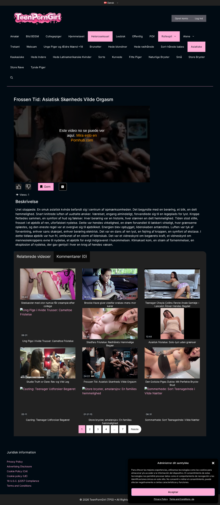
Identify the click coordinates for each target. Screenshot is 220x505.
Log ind (199, 18)
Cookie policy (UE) (17, 476)
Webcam (31, 46)
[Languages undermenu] (117, 2)
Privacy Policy (161, 499)
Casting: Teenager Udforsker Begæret (48, 419)
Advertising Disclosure (19, 466)
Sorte (101, 57)
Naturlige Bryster (159, 57)
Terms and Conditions (19, 485)
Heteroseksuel (100, 36)
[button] (213, 463)
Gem (47, 186)
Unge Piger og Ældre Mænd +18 (63, 46)
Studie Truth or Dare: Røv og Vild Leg (47, 381)
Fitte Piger (135, 57)
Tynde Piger (38, 67)
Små (179, 57)
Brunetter (95, 46)
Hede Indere (38, 57)
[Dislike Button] (28, 187)
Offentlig (137, 36)
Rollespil (167, 36)
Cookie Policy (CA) (17, 471)
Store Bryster (197, 57)
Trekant (15, 46)
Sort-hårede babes (172, 46)
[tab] (34, 256)
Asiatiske (196, 46)
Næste (135, 429)
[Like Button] (18, 187)
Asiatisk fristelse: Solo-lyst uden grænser (172, 342)
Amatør (14, 36)
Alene (186, 36)
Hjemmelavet (76, 36)
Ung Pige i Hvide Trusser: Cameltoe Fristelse (47, 340)
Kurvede (117, 57)
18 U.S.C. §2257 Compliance (23, 480)
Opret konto (181, 18)
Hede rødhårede (144, 46)
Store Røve (17, 67)
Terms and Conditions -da (181, 499)
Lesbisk (120, 36)
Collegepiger (54, 36)
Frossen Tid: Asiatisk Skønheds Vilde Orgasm (110, 381)
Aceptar (173, 492)
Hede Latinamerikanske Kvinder (72, 57)
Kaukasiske (17, 57)
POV (152, 36)
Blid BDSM (32, 36)
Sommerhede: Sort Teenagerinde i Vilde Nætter (172, 419)
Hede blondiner (117, 46)
